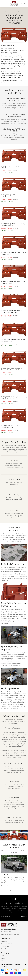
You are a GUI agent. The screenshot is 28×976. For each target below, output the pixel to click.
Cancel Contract (5, 949)
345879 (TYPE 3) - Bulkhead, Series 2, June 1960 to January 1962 (13, 282)
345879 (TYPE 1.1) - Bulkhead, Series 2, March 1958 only (13, 167)
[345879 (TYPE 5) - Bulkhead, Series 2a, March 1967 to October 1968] (14, 328)
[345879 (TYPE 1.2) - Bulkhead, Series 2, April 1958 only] (14, 184)
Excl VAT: (7, 173)
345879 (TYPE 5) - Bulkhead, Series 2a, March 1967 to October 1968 (13, 340)
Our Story (3, 958)
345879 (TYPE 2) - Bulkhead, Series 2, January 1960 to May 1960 (13, 253)
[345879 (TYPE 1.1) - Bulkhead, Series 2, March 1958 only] (14, 155)
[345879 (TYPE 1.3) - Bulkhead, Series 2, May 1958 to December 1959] (14, 213)
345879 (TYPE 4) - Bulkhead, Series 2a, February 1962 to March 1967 (11, 311)
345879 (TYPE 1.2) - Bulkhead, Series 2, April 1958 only (13, 195)
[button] (25, 3)
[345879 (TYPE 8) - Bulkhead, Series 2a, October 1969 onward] (14, 415)
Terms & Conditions (6, 944)
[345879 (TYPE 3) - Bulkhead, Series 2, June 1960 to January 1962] (14, 271)
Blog (2, 961)
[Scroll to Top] (25, 971)
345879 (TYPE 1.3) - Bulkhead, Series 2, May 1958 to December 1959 (13, 224)
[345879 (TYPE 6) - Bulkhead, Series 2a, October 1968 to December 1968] (14, 357)
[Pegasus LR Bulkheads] (14, 3)
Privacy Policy (5, 946)
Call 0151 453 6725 (6, 932)
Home (4, 11)
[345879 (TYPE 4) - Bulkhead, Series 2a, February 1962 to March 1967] (14, 300)
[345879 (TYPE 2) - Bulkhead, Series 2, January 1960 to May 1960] (14, 242)
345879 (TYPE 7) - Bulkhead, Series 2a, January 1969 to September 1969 (14, 397)
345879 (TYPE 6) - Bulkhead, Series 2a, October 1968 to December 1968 (11, 369)
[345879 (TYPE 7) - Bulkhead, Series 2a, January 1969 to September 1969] (14, 386)
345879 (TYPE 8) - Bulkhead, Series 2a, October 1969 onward (11, 426)
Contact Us (4, 941)
